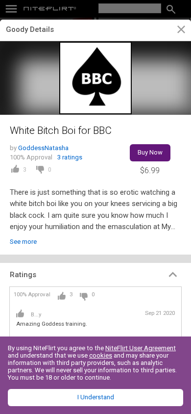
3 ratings (69, 157)
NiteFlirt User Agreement (140, 348)
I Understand (95, 397)
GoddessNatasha (43, 148)
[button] (95, 274)
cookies (100, 355)
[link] (181, 30)
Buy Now (150, 152)
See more (23, 241)
